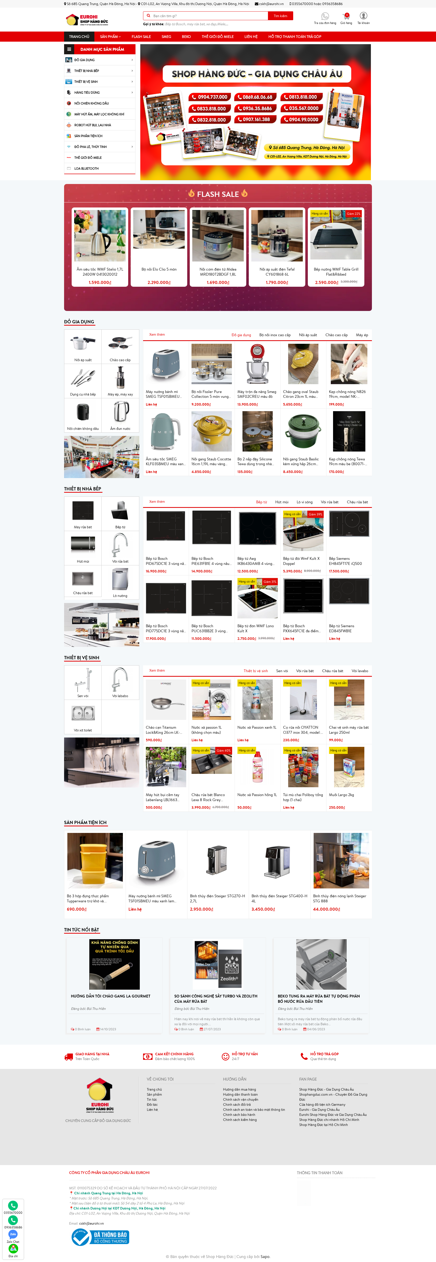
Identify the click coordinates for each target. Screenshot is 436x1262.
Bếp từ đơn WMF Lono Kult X (255, 628)
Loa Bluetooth (86, 168)
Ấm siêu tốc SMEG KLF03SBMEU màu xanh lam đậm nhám (165, 462)
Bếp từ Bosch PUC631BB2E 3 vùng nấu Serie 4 (209, 628)
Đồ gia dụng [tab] (241, 334)
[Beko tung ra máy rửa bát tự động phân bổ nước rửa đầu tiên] (321, 964)
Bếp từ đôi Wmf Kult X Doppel (301, 561)
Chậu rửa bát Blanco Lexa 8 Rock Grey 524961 (208, 797)
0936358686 (332, 4)
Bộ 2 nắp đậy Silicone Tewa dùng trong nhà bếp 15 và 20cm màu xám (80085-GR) (254, 462)
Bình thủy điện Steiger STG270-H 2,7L (217, 898)
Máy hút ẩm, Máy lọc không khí (99, 114)
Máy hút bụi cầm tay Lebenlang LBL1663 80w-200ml (162, 797)
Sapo (265, 1256)
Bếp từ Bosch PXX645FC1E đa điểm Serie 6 (300, 628)
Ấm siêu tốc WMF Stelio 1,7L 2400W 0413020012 (100, 272)
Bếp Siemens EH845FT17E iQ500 (345, 561)
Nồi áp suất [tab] (308, 334)
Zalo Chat (13, 1242)
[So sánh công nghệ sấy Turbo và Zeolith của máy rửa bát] (218, 964)
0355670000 (302, 4)
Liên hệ (251, 36)
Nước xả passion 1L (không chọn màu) (207, 730)
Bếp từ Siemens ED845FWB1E (341, 628)
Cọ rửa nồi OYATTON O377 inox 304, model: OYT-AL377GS (302, 730)
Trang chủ (79, 36)
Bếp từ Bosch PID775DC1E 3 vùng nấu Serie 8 (166, 628)
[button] (363, 18)
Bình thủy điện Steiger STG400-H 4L (279, 898)
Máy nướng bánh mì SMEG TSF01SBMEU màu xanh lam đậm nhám (166, 394)
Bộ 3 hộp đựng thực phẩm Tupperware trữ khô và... (88, 898)
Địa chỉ (13, 1256)
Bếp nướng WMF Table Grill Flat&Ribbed (336, 272)
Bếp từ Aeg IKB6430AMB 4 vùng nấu (254, 561)
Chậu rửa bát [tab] (357, 501)
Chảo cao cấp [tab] (336, 334)
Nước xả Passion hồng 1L (257, 794)
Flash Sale (141, 36)
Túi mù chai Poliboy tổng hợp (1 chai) (303, 797)
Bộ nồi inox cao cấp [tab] (275, 334)
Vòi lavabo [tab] (360, 670)
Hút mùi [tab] (281, 501)
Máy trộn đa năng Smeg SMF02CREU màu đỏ (256, 394)
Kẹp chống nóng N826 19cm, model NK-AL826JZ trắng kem (347, 394)
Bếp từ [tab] (261, 501)
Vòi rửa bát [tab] (330, 501)
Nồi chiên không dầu (91, 103)
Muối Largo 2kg (341, 794)
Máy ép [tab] (362, 334)
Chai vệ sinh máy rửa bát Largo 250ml (349, 730)
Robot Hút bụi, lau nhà (92, 125)
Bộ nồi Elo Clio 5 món (159, 269)
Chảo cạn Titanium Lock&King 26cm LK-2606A (163, 730)
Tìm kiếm (280, 16)
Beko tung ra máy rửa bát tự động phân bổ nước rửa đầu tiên (319, 998)
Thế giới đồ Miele (218, 36)
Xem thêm (157, 334)
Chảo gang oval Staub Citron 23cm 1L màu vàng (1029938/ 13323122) (300, 394)
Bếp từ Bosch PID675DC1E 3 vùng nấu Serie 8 (166, 561)
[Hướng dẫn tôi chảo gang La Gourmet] (114, 964)
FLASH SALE (218, 194)
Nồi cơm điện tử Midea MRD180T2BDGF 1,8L (218, 272)
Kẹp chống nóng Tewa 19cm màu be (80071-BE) (347, 462)
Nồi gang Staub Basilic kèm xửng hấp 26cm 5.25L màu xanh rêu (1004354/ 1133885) (301, 462)
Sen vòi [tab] (282, 670)
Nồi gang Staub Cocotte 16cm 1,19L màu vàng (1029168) (211, 462)
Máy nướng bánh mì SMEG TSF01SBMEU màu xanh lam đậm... (151, 898)
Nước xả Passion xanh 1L (256, 727)
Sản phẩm (109, 36)
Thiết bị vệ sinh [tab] (256, 670)
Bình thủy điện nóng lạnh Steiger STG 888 (339, 898)
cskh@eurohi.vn (271, 4)
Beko (186, 36)
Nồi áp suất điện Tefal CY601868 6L (277, 272)
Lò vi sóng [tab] (305, 501)
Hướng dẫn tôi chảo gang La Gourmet (110, 996)
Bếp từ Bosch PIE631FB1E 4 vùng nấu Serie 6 (210, 561)
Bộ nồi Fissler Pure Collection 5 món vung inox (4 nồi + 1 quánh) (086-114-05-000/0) (210, 394)
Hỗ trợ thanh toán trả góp (294, 36)
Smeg (166, 36)
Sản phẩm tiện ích (88, 136)
